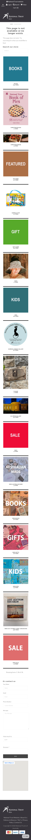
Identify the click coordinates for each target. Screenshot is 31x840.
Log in (9, 5)
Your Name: (6, 684)
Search (17, 5)
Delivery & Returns (9, 820)
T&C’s (19, 820)
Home (11, 24)
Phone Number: (7, 701)
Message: (5, 710)
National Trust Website (11, 817)
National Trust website (16, 1)
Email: (4, 693)
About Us (23, 817)
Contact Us (18, 822)
